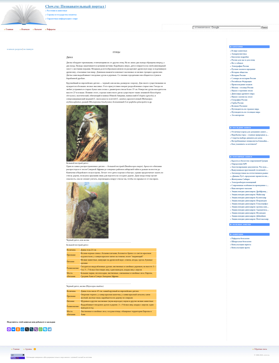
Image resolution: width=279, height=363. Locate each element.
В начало (25, 29)
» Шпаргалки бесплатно (240, 241)
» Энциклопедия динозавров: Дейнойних (248, 216)
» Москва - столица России (241, 87)
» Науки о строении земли (241, 90)
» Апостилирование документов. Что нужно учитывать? (249, 167)
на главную (28, 49)
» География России (238, 99)
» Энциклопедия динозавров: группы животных (249, 206)
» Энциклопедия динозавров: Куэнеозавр (248, 197)
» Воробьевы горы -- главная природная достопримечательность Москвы (249, 134)
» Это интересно (237, 115)
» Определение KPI (238, 163)
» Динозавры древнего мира (242, 93)
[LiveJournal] (31, 329)
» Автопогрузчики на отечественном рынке (249, 173)
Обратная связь (260, 349)
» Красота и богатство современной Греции (249, 160)
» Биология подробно (239, 56)
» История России (238, 75)
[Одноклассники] (18, 329)
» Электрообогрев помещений (243, 182)
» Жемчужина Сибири (240, 179)
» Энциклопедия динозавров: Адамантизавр (249, 209)
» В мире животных (238, 50)
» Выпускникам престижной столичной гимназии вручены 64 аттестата (249, 170)
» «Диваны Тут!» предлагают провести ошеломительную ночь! (249, 176)
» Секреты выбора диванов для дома (246, 137)
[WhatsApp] (40, 329)
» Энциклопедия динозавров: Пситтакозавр (249, 219)
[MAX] (9, 329)
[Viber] (36, 329)
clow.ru (266, 355)
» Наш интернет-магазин (241, 188)
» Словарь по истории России (243, 78)
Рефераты (51, 29)
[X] (27, 329)
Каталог (38, 29)
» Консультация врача (240, 247)
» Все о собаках (236, 63)
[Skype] (45, 329)
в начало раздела (14, 49)
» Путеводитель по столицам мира (245, 112)
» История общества (239, 72)
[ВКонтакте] (13, 329)
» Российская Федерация (241, 81)
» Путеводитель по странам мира (244, 109)
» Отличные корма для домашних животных (249, 131)
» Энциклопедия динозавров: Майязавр (247, 194)
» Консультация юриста (240, 244)
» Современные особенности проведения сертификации (249, 185)
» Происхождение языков (241, 84)
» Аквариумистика (238, 53)
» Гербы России (236, 102)
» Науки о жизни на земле (241, 96)
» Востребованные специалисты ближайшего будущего (249, 141)
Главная (9, 29)
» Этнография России (239, 66)
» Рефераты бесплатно (239, 238)
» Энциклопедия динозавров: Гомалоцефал (249, 203)
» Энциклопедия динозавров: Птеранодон (248, 200)
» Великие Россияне (238, 106)
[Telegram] (50, 329)
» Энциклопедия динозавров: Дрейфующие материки (249, 191)
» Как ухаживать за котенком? (243, 144)
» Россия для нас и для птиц (242, 60)
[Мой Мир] (22, 329)
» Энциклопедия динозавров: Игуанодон (248, 213)
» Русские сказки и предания (242, 69)
